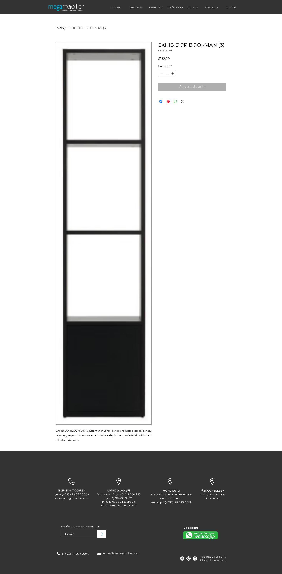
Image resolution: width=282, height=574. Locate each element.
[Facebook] (182, 558)
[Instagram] (188, 558)
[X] (195, 558)
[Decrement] (161, 73)
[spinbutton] (167, 73)
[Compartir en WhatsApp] (175, 101)
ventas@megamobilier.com (71, 498)
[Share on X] (182, 101)
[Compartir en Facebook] (160, 101)
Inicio (60, 28)
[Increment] (173, 73)
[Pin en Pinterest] (168, 101)
